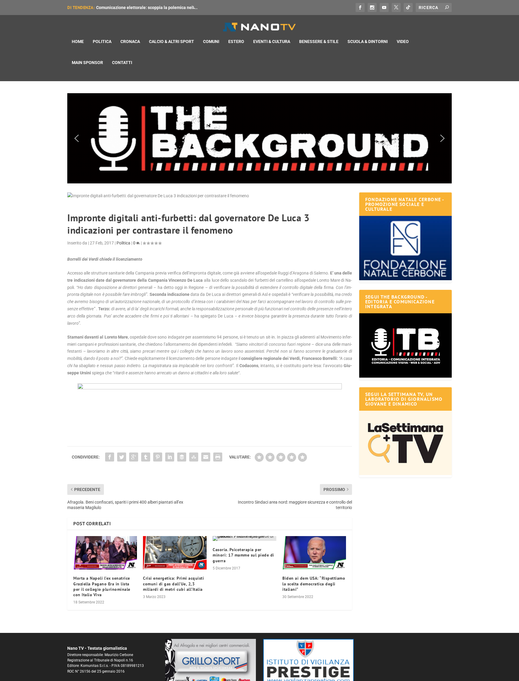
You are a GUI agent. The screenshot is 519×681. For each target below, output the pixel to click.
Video (403, 41)
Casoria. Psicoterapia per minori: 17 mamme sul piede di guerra (243, 555)
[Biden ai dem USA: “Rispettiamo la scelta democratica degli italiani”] (314, 552)
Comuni (211, 41)
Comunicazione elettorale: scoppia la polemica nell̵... (147, 7)
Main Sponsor (87, 62)
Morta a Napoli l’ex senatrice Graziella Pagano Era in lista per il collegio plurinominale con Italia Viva (101, 586)
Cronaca (130, 41)
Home (78, 41)
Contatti (122, 62)
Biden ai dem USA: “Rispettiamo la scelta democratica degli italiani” (313, 583)
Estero (236, 41)
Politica (102, 41)
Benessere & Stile (318, 41)
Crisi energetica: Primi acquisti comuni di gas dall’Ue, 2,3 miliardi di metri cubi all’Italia (173, 583)
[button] (259, 138)
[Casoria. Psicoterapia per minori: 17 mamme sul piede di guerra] (244, 538)
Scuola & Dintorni (368, 41)
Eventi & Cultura (271, 41)
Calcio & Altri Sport (171, 41)
